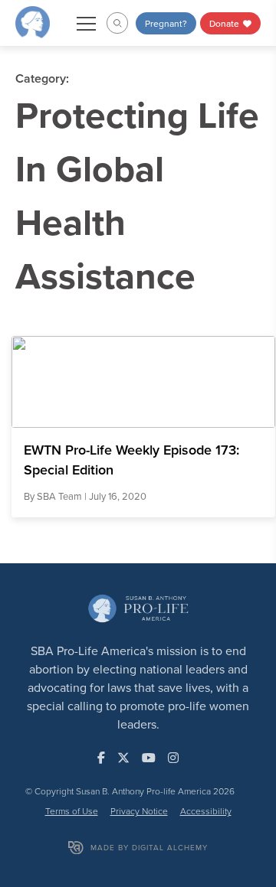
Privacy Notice (139, 810)
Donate (225, 23)
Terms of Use (71, 810)
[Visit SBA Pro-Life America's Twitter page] (123, 757)
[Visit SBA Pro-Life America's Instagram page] (173, 757)
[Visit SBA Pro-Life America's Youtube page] (149, 757)
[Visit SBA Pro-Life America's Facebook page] (101, 757)
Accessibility (206, 810)
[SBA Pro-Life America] (32, 21)
